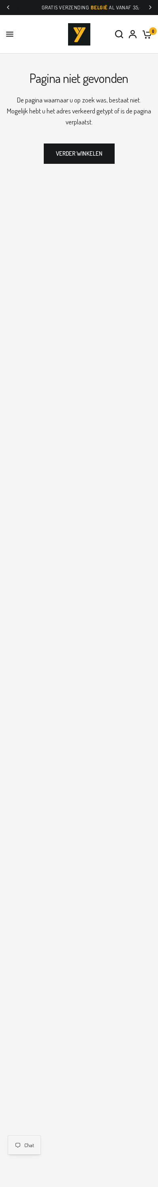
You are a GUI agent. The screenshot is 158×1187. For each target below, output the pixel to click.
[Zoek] (119, 34)
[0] (145, 34)
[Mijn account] (132, 34)
